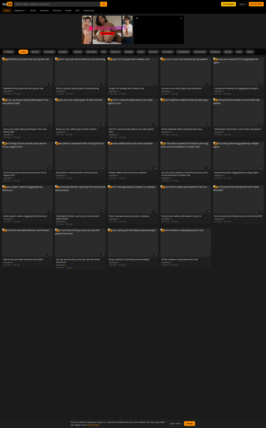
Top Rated (49, 51)
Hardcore (115, 51)
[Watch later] (42, 60)
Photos (68, 10)
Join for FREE (256, 4)
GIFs (78, 10)
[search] (103, 4)
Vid (7, 4)
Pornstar (153, 51)
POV (104, 51)
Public (141, 51)
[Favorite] (46, 60)
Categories (19, 10)
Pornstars (44, 10)
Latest (23, 51)
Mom (239, 51)
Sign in (242, 4)
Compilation (183, 51)
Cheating (215, 51)
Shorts (33, 10)
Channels (57, 10)
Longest (63, 51)
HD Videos (91, 51)
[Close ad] (129, 18)
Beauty (228, 51)
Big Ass (78, 51)
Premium (229, 4)
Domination (200, 51)
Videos (7, 10)
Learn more (175, 423)
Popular (35, 51)
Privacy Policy (93, 425)
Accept (189, 423)
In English (167, 51)
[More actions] (50, 60)
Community (88, 10)
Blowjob (129, 51)
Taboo (250, 51)
